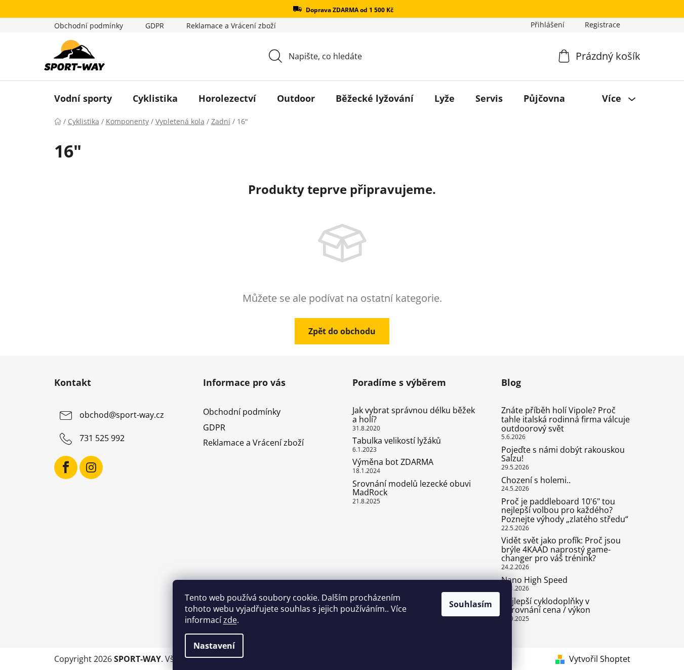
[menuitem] (83, 98)
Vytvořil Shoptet (599, 658)
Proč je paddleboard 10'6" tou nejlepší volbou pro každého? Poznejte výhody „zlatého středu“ (564, 510)
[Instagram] (91, 467)
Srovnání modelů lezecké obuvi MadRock (411, 488)
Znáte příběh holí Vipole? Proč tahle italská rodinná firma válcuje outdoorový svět (565, 419)
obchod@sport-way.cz (121, 415)
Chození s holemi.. (536, 480)
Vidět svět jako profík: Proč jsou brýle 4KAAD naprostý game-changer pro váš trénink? (561, 549)
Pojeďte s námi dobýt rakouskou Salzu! (563, 454)
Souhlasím (470, 604)
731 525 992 (102, 438)
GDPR (154, 25)
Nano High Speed (534, 580)
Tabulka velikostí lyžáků (396, 441)
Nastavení (214, 645)
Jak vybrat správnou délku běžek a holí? (413, 415)
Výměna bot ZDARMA (392, 462)
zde (230, 619)
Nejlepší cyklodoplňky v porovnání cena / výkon (545, 606)
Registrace (602, 24)
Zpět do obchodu (342, 331)
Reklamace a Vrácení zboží (231, 25)
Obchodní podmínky (88, 25)
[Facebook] (65, 467)
